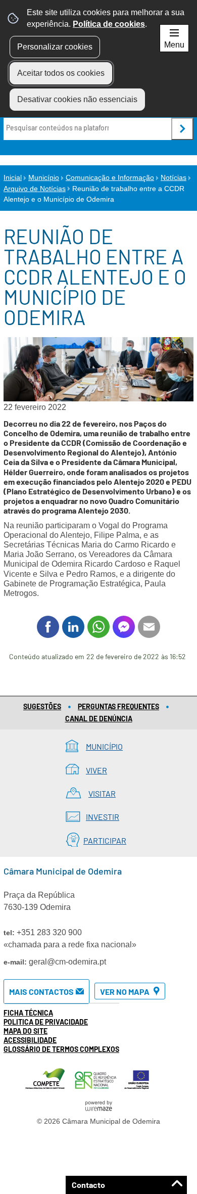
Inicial (13, 177)
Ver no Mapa (125, 991)
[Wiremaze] (98, 1105)
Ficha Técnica (28, 1012)
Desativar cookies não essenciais (77, 99)
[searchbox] (58, 128)
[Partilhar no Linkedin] (73, 627)
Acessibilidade (30, 1040)
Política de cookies (109, 24)
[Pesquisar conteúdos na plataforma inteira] (182, 129)
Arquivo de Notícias (35, 189)
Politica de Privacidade (46, 1022)
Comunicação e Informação (110, 177)
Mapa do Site (25, 1031)
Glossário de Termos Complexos (61, 1049)
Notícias (173, 177)
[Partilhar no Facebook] (48, 627)
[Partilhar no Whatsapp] (98, 627)
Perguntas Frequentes (118, 706)
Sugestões (42, 706)
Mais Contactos (41, 991)
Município (43, 177)
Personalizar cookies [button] (54, 46)
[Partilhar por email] (149, 627)
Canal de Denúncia (98, 718)
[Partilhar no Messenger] (124, 627)
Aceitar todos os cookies (61, 73)
